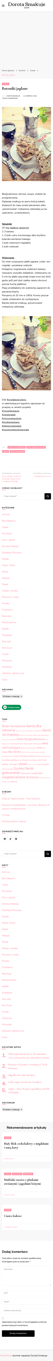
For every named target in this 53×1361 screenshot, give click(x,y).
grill (23, 752)
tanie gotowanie (18, 770)
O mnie (5, 815)
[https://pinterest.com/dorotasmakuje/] (16, 839)
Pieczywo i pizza (10, 597)
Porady (5, 603)
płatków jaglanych (19, 227)
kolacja (23, 756)
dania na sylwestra (40, 735)
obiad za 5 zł (32, 764)
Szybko (19, 768)
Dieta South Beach (28, 748)
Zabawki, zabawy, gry (13, 673)
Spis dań (6, 641)
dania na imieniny (35, 731)
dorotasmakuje (13, 96)
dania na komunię (26, 735)
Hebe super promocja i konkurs (25, 1082)
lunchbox (33, 760)
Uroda (5, 654)
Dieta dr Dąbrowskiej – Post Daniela (21, 798)
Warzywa (7, 660)
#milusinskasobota (11, 418)
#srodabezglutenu (16, 399)
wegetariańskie (17, 451)
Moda (5, 571)
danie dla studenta (9, 739)
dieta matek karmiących (32, 744)
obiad (23, 764)
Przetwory (7, 609)
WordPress (6, 1355)
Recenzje (6, 616)
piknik (5, 451)
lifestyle (25, 760)
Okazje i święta (9, 590)
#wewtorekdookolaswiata (15, 429)
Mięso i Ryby (8, 565)
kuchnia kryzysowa (42, 756)
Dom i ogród (8, 539)
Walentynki (25, 773)
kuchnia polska (9, 760)
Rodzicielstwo (9, 622)
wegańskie (37, 773)
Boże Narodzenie (14, 726)
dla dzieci (14, 751)
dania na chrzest (21, 731)
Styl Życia (7, 647)
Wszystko (7, 666)
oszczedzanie (43, 764)
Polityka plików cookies (14, 821)
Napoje (6, 578)
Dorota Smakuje (10, 546)
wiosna (43, 777)
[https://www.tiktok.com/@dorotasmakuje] (10, 839)
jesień (42, 752)
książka (31, 756)
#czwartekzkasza (10, 411)
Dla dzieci (7, 533)
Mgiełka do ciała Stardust (21, 1075)
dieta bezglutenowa (36, 447)
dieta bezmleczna (16, 744)
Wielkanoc (32, 777)
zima (8, 782)
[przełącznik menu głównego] (3, 6)
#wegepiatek (9, 414)
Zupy (4, 679)
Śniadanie (7, 635)
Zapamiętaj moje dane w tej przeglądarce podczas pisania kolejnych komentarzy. (24, 1324)
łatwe (14, 781)
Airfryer (6, 514)
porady (10, 769)
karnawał (5, 756)
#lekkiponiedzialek (11, 426)
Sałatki (5, 628)
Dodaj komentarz (10, 98)
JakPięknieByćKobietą (33, 752)
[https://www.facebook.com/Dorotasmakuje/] (4, 839)
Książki (5, 558)
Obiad (5, 584)
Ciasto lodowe (13, 1216)
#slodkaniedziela (10, 422)
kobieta (16, 756)
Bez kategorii (8, 520)
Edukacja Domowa (11, 552)
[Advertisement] (26, 39)
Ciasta (5, 84)
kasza (11, 756)
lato (19, 760)
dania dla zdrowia (16, 447)
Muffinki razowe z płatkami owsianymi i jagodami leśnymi (22, 1182)
